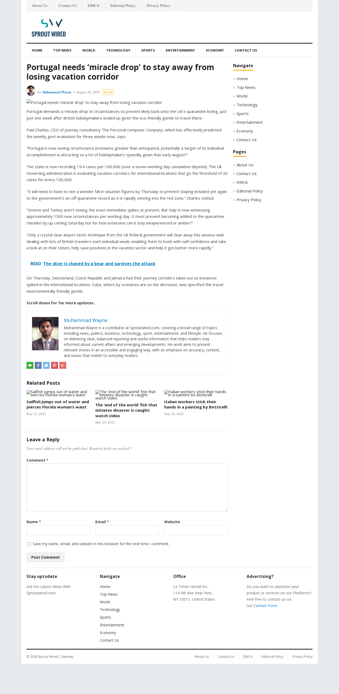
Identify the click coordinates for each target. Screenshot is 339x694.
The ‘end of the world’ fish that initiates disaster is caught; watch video (126, 410)
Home (37, 50)
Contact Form (265, 605)
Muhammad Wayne (56, 91)
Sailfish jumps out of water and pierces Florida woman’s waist (57, 404)
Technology (118, 50)
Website (172, 521)
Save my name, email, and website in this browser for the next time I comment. (101, 543)
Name (33, 521)
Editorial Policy (123, 5)
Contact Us (68, 5)
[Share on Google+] (62, 365)
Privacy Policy (159, 5)
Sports (148, 50)
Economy (215, 50)
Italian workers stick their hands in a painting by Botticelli (195, 404)
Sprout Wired (48, 656)
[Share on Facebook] (38, 365)
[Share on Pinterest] (54, 365)
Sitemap (67, 656)
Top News (62, 50)
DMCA (94, 5)
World (88, 50)
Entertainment (180, 50)
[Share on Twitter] (46, 365)
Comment (37, 460)
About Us (40, 5)
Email (102, 521)
